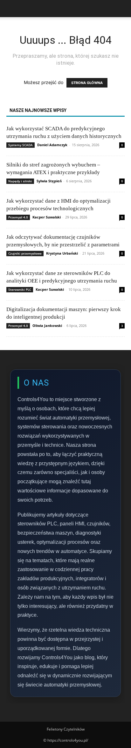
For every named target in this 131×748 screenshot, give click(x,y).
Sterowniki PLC (19, 289)
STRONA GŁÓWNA (87, 83)
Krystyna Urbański (62, 253)
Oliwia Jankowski (47, 325)
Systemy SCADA (20, 145)
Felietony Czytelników (66, 729)
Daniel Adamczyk (52, 144)
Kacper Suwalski (46, 217)
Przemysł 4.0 (18, 217)
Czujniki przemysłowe (25, 253)
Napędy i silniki (20, 181)
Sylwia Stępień (49, 181)
